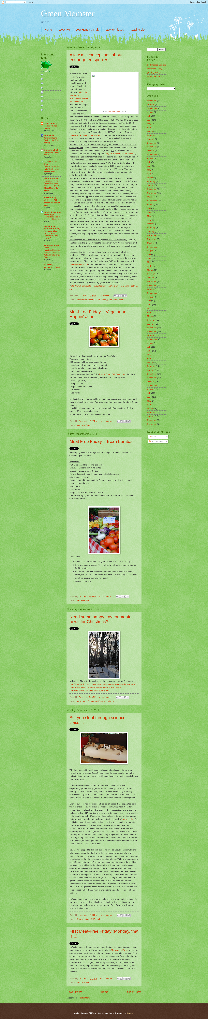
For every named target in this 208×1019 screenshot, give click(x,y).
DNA (79, 919)
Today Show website (114, 111)
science (122, 300)
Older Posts (134, 991)
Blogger (129, 1013)
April (149, 127)
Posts (153, 437)
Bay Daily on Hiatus (52, 267)
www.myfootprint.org (78, 264)
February (151, 135)
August (150, 112)
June (149, 120)
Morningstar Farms (119, 950)
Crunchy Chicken (52, 150)
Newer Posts (74, 991)
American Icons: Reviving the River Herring (51, 140)
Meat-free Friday (84, 425)
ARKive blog (50, 198)
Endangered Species (97, 300)
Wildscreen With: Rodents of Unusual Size (52, 202)
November (151, 147)
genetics (85, 919)
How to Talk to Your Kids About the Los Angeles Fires (52, 168)
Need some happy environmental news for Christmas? (100, 619)
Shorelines (49, 135)
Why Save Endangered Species (119, 154)
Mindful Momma (51, 178)
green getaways (154, 72)
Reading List (137, 29)
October (150, 104)
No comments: (106, 421)
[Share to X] (120, 295)
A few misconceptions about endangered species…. (95, 57)
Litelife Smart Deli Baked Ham (112, 374)
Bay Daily (48, 264)
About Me (64, 29)
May (149, 124)
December (151, 101)
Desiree (82, 296)
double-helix (127, 819)
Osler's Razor (50, 123)
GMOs (93, 919)
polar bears (112, 300)
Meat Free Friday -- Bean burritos (100, 441)
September (152, 108)
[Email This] (114, 295)
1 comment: (104, 296)
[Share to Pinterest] (125, 295)
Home (48, 29)
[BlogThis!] (117, 295)
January (150, 139)
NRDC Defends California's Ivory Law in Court (51, 235)
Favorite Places (114, 29)
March (150, 131)
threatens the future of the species (84, 135)
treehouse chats (154, 76)
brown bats (81, 701)
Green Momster (68, 13)
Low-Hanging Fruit (87, 29)
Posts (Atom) (84, 998)
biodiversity (81, 300)
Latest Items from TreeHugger (52, 213)
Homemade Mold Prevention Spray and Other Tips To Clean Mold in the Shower (51, 186)
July (149, 116)
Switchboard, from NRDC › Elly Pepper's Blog (52, 228)
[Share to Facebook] (123, 295)
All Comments (157, 441)
